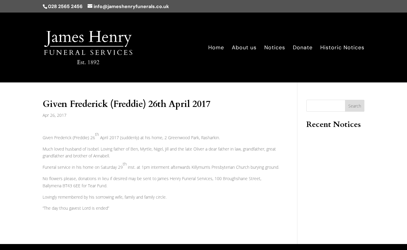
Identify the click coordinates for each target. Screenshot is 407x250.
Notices (274, 48)
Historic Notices (342, 48)
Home (216, 48)
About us (244, 48)
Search (354, 106)
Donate (303, 48)
